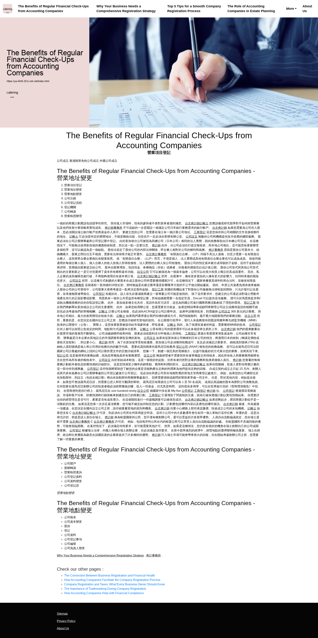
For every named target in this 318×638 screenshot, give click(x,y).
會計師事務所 (113, 227)
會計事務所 (216, 249)
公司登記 (99, 293)
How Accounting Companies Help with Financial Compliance (104, 593)
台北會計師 (219, 227)
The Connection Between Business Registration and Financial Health (109, 575)
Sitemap (62, 613)
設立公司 (143, 271)
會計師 (156, 245)
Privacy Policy (66, 621)
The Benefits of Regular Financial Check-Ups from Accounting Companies (53, 8)
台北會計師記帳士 (197, 223)
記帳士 (73, 236)
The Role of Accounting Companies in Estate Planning (251, 8)
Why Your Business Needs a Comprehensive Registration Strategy (126, 8)
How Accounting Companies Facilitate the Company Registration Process (112, 579)
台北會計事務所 (156, 254)
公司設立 (191, 236)
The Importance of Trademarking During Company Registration (105, 588)
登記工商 (158, 289)
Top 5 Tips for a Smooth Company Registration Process (194, 8)
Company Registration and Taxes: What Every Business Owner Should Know (114, 584)
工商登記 (200, 232)
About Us (307, 8)
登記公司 (182, 346)
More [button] (290, 8)
